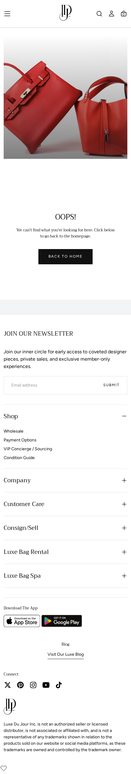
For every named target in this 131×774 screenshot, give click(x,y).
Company (17, 480)
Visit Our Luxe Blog (66, 654)
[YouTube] (46, 685)
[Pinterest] (20, 685)
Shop (11, 416)
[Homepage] (65, 14)
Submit (111, 385)
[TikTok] (59, 685)
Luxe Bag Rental (26, 552)
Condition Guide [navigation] (19, 457)
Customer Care (24, 504)
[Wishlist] (3, 768)
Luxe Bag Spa (22, 576)
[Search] (99, 13)
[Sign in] (111, 13)
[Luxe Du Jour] (10, 708)
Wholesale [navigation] (13, 431)
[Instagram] (33, 685)
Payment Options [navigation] (20, 440)
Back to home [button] (65, 256)
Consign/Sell (21, 528)
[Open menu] (7, 13)
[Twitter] (8, 685)
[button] (123, 13)
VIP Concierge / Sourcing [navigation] (28, 448)
